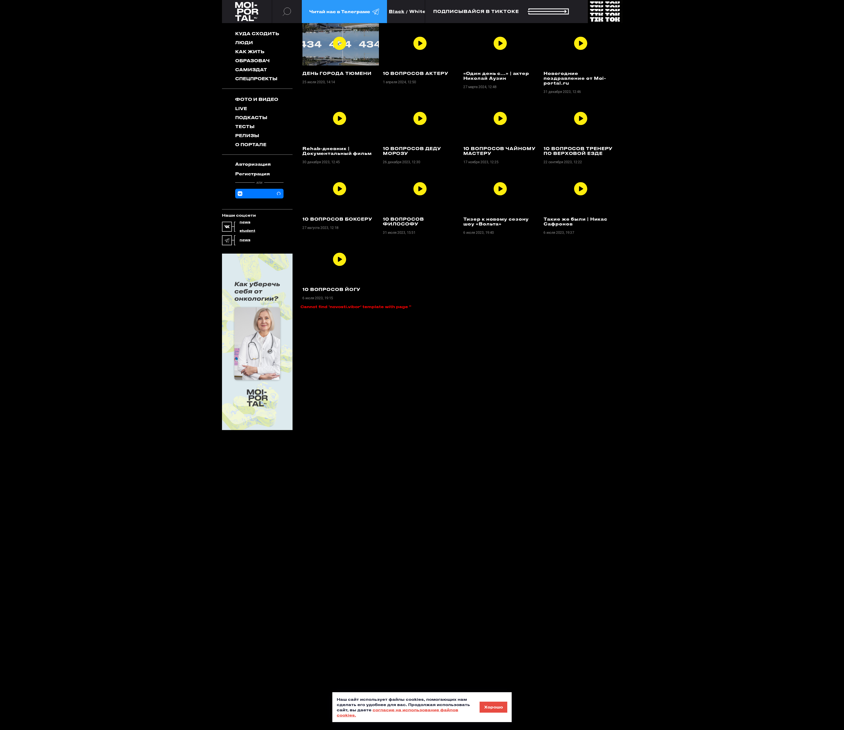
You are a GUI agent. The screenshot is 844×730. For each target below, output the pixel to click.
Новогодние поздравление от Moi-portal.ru (575, 78)
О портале (250, 144)
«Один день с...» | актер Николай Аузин (496, 76)
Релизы (247, 135)
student (247, 230)
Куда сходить (257, 33)
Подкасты (251, 117)
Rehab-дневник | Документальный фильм (337, 151)
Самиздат (251, 69)
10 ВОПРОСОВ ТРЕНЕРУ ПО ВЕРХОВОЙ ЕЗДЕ (578, 151)
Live (241, 108)
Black (396, 11)
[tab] (259, 164)
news (245, 222)
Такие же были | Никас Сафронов (575, 221)
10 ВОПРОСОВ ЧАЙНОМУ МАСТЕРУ (499, 151)
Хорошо (493, 707)
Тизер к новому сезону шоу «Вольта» (496, 221)
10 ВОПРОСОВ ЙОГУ (331, 289)
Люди (244, 42)
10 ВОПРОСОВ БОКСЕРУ (337, 219)
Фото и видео (256, 99)
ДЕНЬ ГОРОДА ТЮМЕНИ (337, 73)
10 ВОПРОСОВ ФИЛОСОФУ (403, 221)
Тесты (245, 126)
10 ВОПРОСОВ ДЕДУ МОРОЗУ (412, 151)
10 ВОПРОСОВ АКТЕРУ (415, 73)
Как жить (249, 51)
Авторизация (253, 164)
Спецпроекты (256, 78)
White (417, 11)
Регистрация (252, 173)
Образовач (252, 60)
